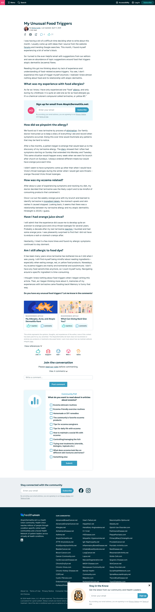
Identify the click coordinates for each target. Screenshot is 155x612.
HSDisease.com (89, 535)
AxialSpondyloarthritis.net (66, 545)
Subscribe (148, 2)
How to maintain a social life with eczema (68, 434)
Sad (57, 352)
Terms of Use (43, 117)
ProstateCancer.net (117, 542)
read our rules (51, 367)
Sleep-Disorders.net (117, 567)
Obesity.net (114, 524)
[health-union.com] (30, 515)
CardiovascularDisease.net (66, 560)
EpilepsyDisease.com (64, 585)
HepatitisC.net (88, 524)
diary (63, 149)
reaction (69, 229)
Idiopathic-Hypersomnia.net (94, 538)
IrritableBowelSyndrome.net (94, 549)
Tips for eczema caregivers (65, 424)
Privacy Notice (134, 601)
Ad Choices (25, 594)
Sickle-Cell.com (116, 556)
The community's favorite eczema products (68, 418)
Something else (60, 457)
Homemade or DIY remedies (66, 413)
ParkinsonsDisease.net (118, 531)
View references (32, 346)
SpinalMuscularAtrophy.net (120, 574)
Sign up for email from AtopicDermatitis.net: (62, 104)
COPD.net (60, 574)
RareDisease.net (116, 549)
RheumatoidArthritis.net (119, 553)
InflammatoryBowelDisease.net (95, 545)
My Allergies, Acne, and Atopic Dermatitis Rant (40, 320)
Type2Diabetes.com (117, 582)
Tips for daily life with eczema (66, 428)
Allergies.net (61, 527)
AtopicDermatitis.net (64, 538)
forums (27, 47)
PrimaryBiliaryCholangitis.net (121, 538)
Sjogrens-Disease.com (118, 560)
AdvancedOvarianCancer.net (67, 524)
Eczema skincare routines (65, 405)
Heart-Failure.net (89, 520)
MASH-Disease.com (90, 563)
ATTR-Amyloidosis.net (64, 542)
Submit (69, 463)
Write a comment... (34, 377)
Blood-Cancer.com (63, 553)
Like (37, 352)
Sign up (142, 596)
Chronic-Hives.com (63, 567)
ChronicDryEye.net (63, 563)
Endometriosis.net (63, 582)
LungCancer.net (89, 553)
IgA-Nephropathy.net (91, 542)
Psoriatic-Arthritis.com (119, 545)
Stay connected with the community (41, 485)
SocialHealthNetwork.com (120, 571)
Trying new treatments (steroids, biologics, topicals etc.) (68, 444)
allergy (76, 90)
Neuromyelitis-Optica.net (119, 520)
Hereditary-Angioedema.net (94, 527)
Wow (67, 352)
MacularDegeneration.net (93, 560)
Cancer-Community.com (65, 556)
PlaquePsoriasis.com (118, 535)
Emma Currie (36, 28)
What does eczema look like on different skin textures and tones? (68, 451)
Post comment (58, 384)
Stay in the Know (98, 585)
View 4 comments (57, 371)
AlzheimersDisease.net (65, 531)
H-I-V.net (86, 531)
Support (47, 352)
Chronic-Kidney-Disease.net (67, 571)
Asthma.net (60, 535)
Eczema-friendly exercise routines (69, 409)
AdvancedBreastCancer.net (67, 520)
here (31, 341)
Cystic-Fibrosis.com (64, 578)
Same (77, 352)
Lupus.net (86, 556)
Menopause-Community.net (94, 567)
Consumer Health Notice (65, 591)
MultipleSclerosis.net (91, 582)
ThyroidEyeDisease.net (119, 578)
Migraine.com (88, 578)
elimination (71, 130)
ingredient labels (52, 201)
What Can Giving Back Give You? (74, 320)
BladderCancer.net (63, 549)
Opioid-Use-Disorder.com (120, 527)
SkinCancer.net (115, 563)
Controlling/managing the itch (67, 439)
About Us (24, 591)
